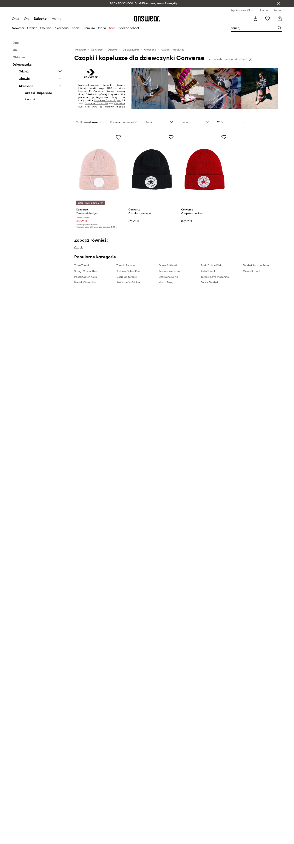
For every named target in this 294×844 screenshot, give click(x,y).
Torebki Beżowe (125, 265)
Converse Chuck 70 (96, 103)
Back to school (128, 28)
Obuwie (45, 28)
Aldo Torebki (208, 271)
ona (15, 18)
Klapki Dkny (166, 282)
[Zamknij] (278, 3)
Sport (75, 28)
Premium (89, 28)
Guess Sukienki (168, 265)
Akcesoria (61, 28)
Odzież (32, 28)
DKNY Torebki (209, 282)
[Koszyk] (279, 18)
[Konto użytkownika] (255, 18)
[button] (89, 122)
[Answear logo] (147, 18)
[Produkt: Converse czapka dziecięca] (99, 169)
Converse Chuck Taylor (107, 100)
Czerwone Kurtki (168, 276)
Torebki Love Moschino (215, 276)
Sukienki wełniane (169, 271)
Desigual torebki (126, 276)
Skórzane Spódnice (128, 282)
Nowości (18, 28)
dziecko (40, 18)
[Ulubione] (267, 18)
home (56, 18)
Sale (112, 28)
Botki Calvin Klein (211, 265)
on (26, 18)
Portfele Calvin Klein (128, 271)
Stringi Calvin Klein (85, 271)
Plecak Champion (85, 282)
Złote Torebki (82, 265)
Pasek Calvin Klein (85, 276)
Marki (102, 28)
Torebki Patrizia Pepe (256, 265)
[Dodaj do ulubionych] (118, 137)
